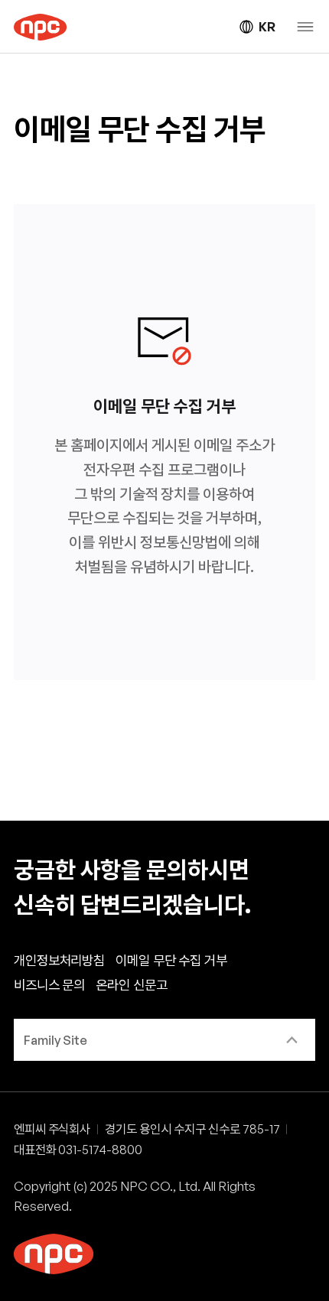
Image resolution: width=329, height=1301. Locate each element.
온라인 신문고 (132, 984)
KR (267, 26)
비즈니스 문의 (50, 984)
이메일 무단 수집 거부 (172, 959)
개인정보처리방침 (60, 959)
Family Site (55, 1040)
